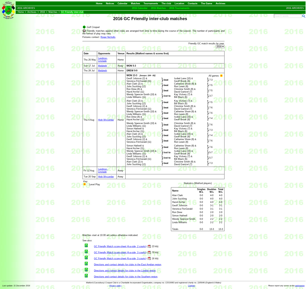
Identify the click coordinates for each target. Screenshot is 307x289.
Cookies (191, 286)
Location (179, 3)
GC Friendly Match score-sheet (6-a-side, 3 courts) (120, 258)
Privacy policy (115, 286)
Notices (110, 3)
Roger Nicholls (108, 37)
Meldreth (102, 65)
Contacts (192, 3)
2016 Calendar (139, 8)
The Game (206, 3)
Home (99, 3)
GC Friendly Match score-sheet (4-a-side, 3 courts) (120, 252)
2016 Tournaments (179, 8)
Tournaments (151, 3)
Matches (135, 3)
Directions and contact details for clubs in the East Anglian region (127, 264)
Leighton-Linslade (102, 59)
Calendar (122, 3)
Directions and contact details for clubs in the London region (125, 270)
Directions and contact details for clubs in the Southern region (125, 276)
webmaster (300, 286)
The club (166, 3)
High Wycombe (106, 120)
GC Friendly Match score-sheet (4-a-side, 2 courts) (120, 246)
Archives (220, 3)
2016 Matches (158, 8)
